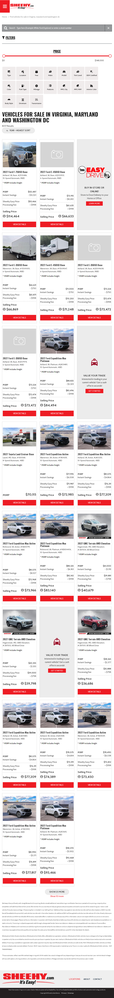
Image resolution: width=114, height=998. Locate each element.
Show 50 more (57, 896)
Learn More (94, 203)
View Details (19, 224)
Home (5, 17)
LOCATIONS (74, 979)
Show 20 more (57, 892)
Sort (19, 130)
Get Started (94, 391)
